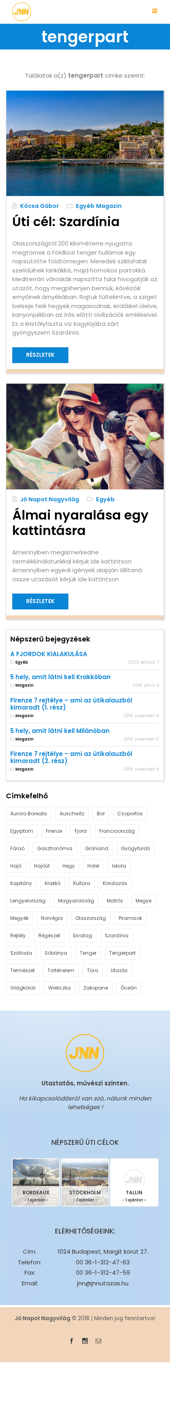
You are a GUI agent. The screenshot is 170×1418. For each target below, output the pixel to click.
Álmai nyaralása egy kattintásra (80, 522)
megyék (19, 918)
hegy (68, 865)
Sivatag (82, 935)
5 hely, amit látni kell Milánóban (60, 731)
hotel (93, 865)
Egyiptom (21, 831)
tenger (88, 953)
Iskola (119, 865)
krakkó (52, 883)
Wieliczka (59, 987)
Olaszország (91, 918)
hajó (15, 865)
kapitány (21, 883)
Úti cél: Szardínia (66, 221)
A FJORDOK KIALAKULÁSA (48, 654)
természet (22, 970)
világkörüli (23, 987)
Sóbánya (56, 953)
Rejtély (18, 935)
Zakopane (95, 987)
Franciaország (117, 831)
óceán (129, 987)
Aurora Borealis (28, 813)
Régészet (49, 935)
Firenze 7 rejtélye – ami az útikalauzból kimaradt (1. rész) (71, 704)
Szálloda (21, 953)
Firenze (54, 831)
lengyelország (27, 900)
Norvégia (52, 918)
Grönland (96, 848)
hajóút (42, 865)
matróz (115, 900)
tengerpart (122, 953)
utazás (119, 970)
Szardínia (116, 935)
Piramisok (130, 918)
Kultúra (81, 883)
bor (101, 813)
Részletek (40, 355)
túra (92, 970)
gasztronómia (54, 848)
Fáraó (17, 848)
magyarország (76, 900)
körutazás (115, 883)
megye (143, 900)
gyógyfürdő (135, 848)
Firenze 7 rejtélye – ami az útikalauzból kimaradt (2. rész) (71, 757)
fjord (81, 831)
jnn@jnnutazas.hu (102, 1283)
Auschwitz (72, 813)
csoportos (130, 813)
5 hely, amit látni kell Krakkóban (60, 677)
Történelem (60, 970)
